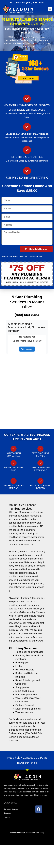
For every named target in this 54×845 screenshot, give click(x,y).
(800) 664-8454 (27, 762)
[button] (50, 9)
